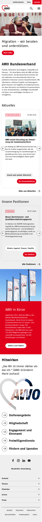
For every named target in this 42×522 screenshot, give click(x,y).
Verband (5, 478)
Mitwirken (6, 489)
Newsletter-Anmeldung (21, 469)
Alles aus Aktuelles (27, 191)
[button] (7, 33)
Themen (5, 484)
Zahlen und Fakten (16, 346)
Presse (4, 500)
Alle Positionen (29, 264)
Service (4, 495)
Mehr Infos (8, 53)
